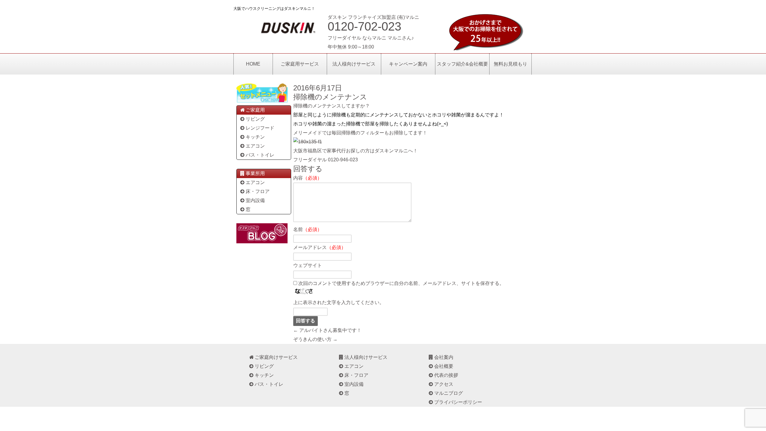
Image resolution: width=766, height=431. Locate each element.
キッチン (255, 136)
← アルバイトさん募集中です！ (327, 330)
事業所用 (255, 173)
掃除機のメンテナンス (330, 97)
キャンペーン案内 (408, 63)
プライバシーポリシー (458, 402)
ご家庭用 (255, 110)
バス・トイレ (260, 154)
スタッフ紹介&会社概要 (462, 63)
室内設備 (255, 200)
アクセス (443, 384)
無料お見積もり (510, 63)
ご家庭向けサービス (276, 357)
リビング (255, 119)
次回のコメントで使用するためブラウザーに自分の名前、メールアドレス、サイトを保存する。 (401, 283)
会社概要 (443, 366)
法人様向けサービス (354, 63)
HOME (253, 63)
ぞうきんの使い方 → (315, 339)
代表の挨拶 (446, 375)
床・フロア (258, 191)
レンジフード (260, 127)
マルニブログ (448, 393)
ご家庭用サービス (300, 63)
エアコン (255, 145)
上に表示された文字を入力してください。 (338, 302)
